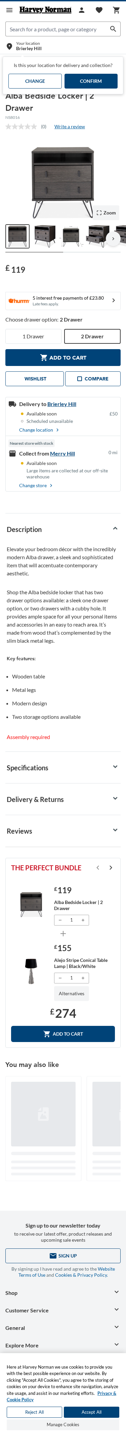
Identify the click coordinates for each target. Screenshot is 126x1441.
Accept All (91, 1412)
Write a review (69, 126)
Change (35, 81)
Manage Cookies (63, 1424)
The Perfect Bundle (46, 868)
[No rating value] (23, 127)
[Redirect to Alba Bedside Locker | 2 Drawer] (31, 904)
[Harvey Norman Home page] (45, 10)
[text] (15, 269)
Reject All (34, 1412)
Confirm (91, 81)
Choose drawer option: (44, 319)
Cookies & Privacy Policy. (81, 1275)
